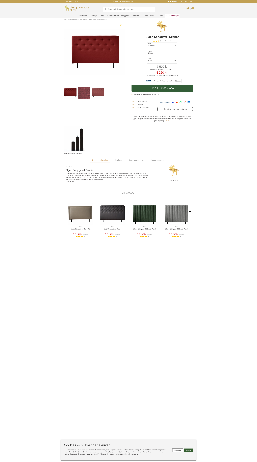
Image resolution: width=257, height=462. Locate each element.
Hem (65, 19)
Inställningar (177, 450)
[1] (94, 52)
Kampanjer (93, 16)
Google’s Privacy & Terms (102, 454)
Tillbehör (161, 16)
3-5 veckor (155, 94)
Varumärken (83, 16)
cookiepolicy (135, 454)
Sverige (70, 1)
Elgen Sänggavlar (87, 19)
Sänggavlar (125, 16)
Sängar (102, 16)
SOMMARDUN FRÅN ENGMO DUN (123, 1)
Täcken (152, 16)
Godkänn (188, 450)
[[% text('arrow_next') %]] (190, 211)
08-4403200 (189, 1)
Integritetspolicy (122, 454)
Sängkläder (136, 16)
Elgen (69, 166)
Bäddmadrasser (113, 16)
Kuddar (145, 16)
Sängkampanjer (172, 16)
